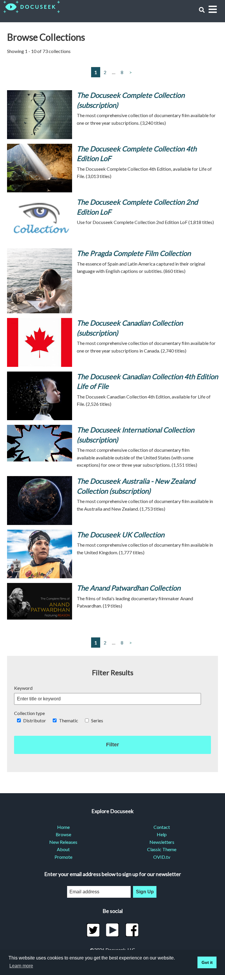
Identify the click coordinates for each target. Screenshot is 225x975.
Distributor (34, 720)
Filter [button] (112, 745)
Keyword (23, 688)
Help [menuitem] (162, 834)
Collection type (29, 713)
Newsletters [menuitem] (161, 842)
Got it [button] (207, 962)
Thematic (68, 720)
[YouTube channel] (112, 930)
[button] (201, 10)
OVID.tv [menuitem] (161, 857)
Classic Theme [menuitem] (161, 849)
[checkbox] (19, 720)
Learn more (21, 965)
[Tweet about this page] (93, 930)
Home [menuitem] (63, 827)
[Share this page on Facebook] (132, 930)
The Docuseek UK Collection (120, 534)
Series (97, 720)
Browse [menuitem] (63, 834)
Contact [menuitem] (162, 827)
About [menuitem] (63, 849)
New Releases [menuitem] (63, 842)
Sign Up (145, 891)
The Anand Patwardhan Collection (128, 588)
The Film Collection (134, 253)
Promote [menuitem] (63, 857)
